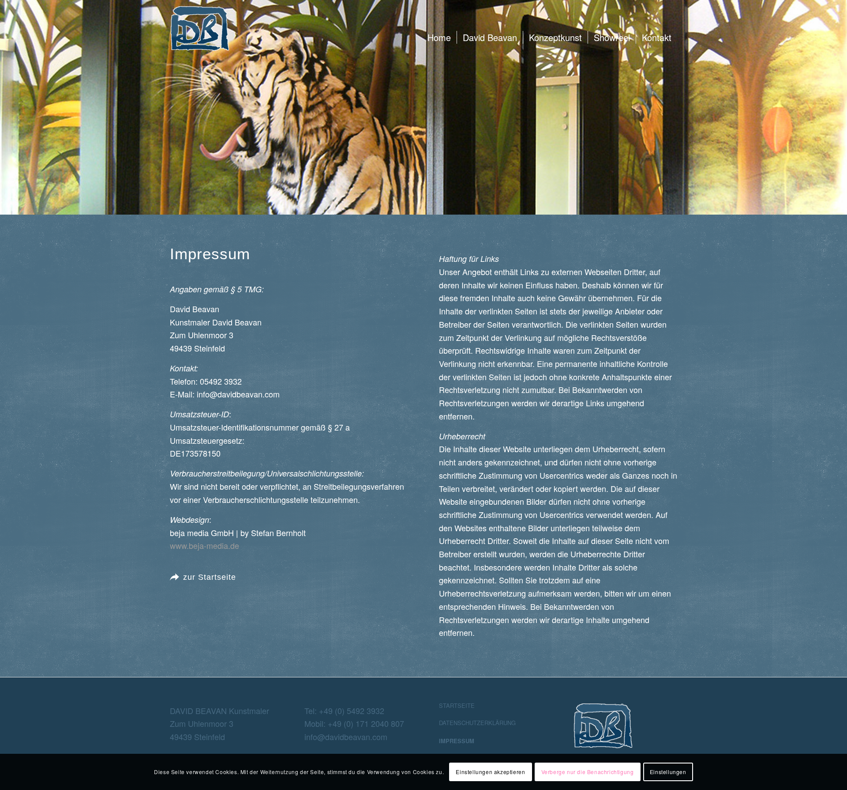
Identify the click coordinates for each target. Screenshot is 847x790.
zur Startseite (209, 577)
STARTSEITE (457, 705)
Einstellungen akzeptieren (490, 771)
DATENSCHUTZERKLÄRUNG (477, 722)
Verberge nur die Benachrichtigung (587, 771)
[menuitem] (439, 37)
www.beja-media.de (204, 545)
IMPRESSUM (456, 741)
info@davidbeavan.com (345, 736)
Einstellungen (668, 771)
